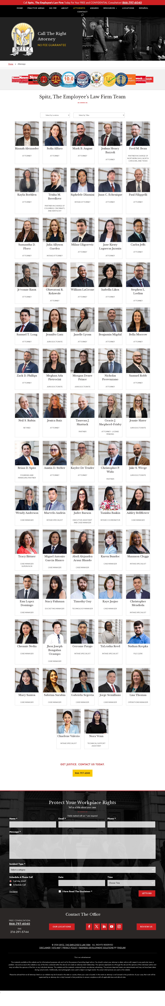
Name (13, 818)
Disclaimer (13, 891)
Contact (82, 12)
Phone (112, 818)
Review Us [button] (146, 926)
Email (62, 818)
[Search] (82, 15)
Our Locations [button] (62, 926)
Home (20, 8)
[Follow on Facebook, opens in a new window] (89, 926)
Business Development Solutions (96, 947)
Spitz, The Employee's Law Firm (74, 944)
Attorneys (79, 8)
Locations (128, 8)
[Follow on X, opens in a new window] (96, 926)
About (64, 8)
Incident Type (17, 864)
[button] (162, 988)
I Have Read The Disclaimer (77, 891)
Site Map (56, 947)
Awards (94, 8)
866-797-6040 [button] (82, 773)
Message (15, 831)
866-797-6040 (132, 2)
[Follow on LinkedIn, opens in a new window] (104, 926)
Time (110, 877)
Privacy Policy (69, 947)
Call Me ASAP (19, 881)
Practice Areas (36, 8)
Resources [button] (109, 8)
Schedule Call (19, 885)
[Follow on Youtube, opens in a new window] (111, 926)
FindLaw (121, 947)
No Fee (53, 8)
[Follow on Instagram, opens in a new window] (119, 926)
